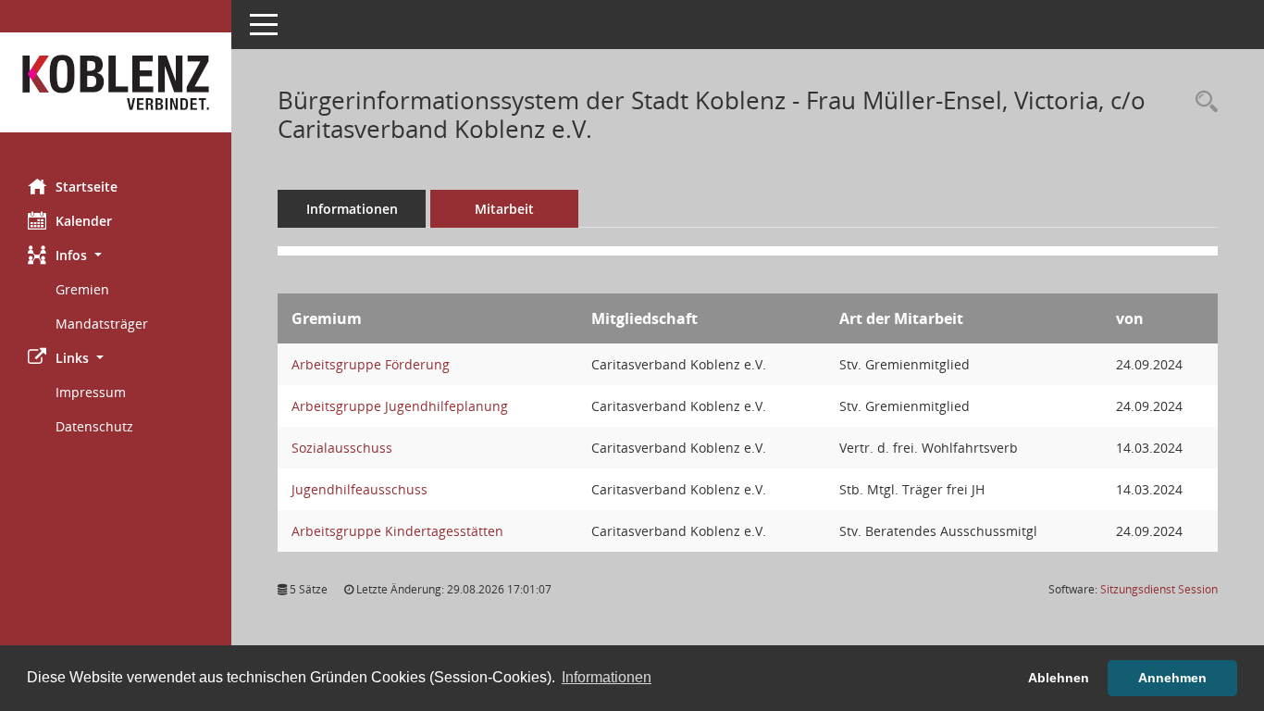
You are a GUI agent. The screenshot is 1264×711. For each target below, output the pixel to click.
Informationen (352, 209)
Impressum (91, 392)
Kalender (84, 221)
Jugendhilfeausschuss (359, 489)
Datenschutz (94, 426)
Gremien (82, 289)
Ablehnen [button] (1058, 677)
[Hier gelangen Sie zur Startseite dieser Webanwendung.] (115, 82)
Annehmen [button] (1172, 677)
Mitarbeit (504, 209)
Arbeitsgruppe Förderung (370, 364)
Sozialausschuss (341, 447)
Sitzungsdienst (1159, 589)
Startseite (87, 186)
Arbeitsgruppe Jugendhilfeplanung (399, 406)
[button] (115, 255)
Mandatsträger (102, 323)
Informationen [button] (606, 677)
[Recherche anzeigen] (1202, 102)
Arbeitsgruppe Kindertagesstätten (397, 531)
